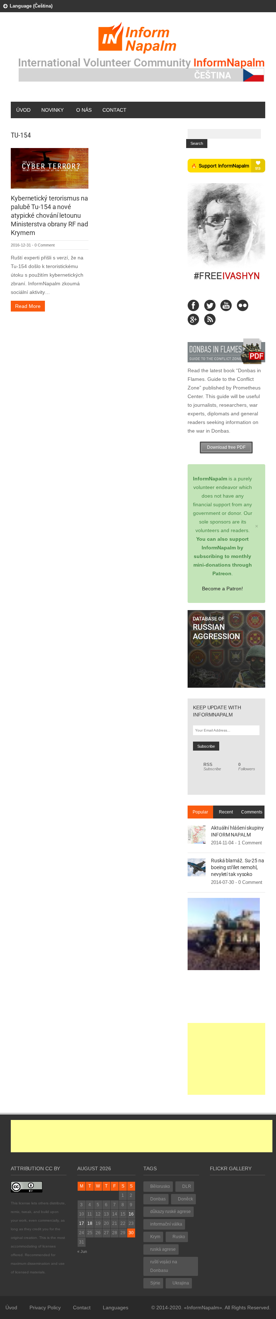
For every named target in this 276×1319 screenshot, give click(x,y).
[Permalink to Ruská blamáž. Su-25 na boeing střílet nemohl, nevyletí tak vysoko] (197, 867)
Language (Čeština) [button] (31, 6)
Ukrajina (180, 1283)
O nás (84, 110)
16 (131, 1214)
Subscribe (212, 766)
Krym (155, 1236)
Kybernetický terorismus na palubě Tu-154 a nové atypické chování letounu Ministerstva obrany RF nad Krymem (49, 215)
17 (81, 1223)
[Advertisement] (226, 1059)
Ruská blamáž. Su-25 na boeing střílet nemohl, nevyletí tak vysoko (237, 867)
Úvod (23, 110)
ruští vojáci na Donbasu (163, 1266)
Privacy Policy (45, 1307)
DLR (186, 1186)
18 (89, 1223)
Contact (114, 110)
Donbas (158, 1199)
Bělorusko (160, 1186)
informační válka (166, 1224)
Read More (28, 306)
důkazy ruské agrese (170, 1211)
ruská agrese (163, 1249)
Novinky (52, 110)
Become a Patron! (222, 588)
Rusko (178, 1236)
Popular (200, 812)
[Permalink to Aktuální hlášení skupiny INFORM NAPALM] (197, 834)
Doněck (185, 1199)
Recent (226, 812)
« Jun (82, 1251)
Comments (251, 812)
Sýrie (155, 1283)
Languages (115, 1307)
